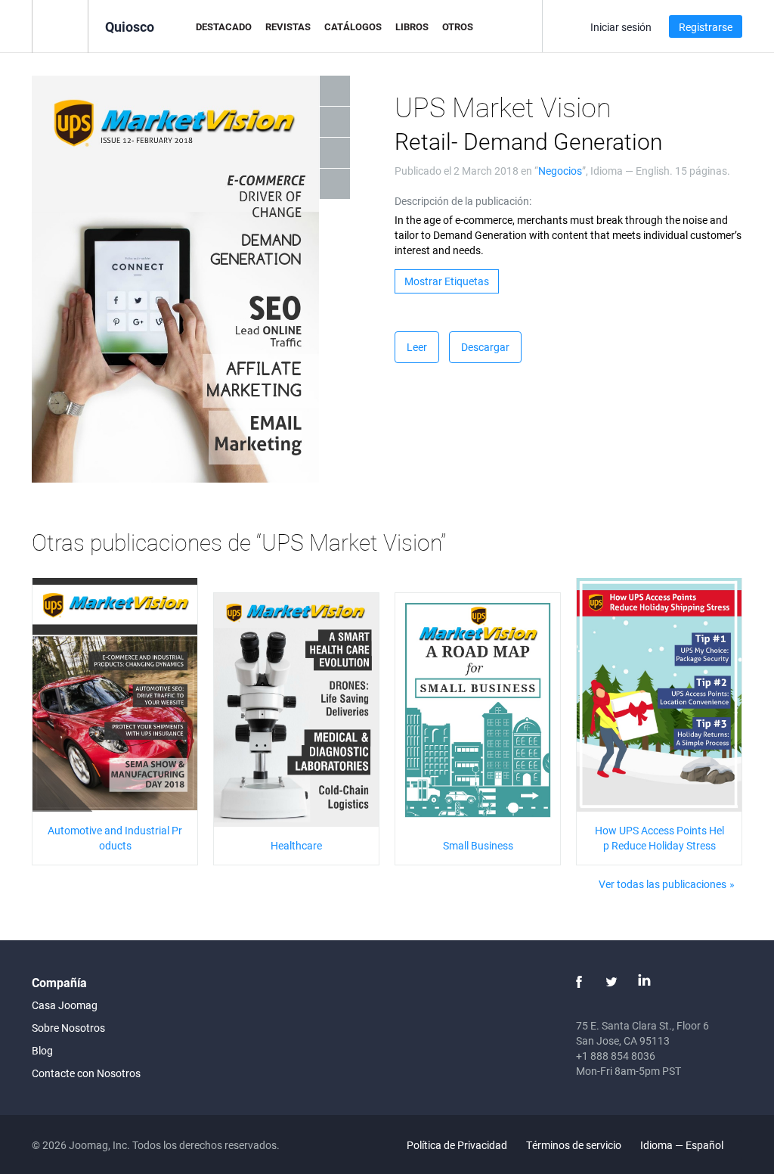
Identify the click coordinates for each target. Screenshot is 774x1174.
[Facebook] (579, 982)
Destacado (224, 26)
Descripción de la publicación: (463, 201)
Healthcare (296, 845)
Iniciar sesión (621, 27)
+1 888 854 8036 (615, 1055)
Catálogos (353, 26)
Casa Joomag (65, 1005)
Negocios (560, 170)
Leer (417, 347)
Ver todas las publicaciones (662, 884)
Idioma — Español (683, 1145)
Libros (412, 26)
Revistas (288, 26)
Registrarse (705, 27)
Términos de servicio (573, 1145)
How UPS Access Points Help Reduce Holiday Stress (659, 838)
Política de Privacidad (457, 1145)
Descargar (485, 347)
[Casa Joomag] (60, 25)
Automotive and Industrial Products (115, 838)
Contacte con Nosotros (86, 1073)
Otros (457, 26)
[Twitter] (611, 982)
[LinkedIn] (644, 982)
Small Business (478, 845)
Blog (42, 1050)
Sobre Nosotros (68, 1027)
